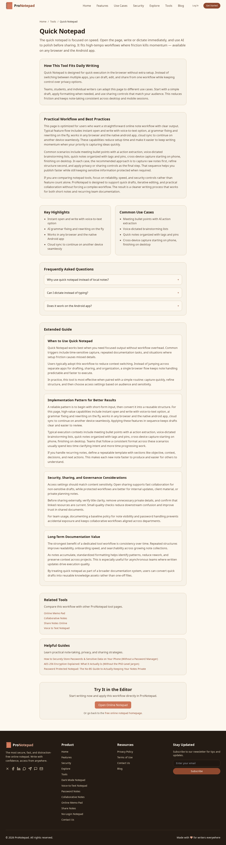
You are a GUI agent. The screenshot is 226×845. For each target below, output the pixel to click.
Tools (168, 6)
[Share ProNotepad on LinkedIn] (18, 768)
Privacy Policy (125, 751)
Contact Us (67, 819)
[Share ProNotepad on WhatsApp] (24, 768)
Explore (155, 6)
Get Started (212, 5)
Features (102, 6)
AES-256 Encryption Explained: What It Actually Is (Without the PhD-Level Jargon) (91, 664)
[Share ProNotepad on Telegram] (30, 768)
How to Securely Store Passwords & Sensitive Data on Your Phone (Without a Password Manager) (101, 659)
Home (87, 6)
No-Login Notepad (72, 814)
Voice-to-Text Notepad (74, 785)
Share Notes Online (55, 623)
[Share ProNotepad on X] (7, 768)
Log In (195, 5)
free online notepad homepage (123, 713)
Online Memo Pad (54, 613)
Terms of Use (125, 757)
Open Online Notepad (113, 705)
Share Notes (68, 808)
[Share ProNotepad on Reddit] (35, 768)
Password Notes (70, 791)
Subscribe (197, 771)
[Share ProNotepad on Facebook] (13, 768)
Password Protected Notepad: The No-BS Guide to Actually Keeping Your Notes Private (95, 668)
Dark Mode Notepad (73, 780)
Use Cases (120, 6)
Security (138, 6)
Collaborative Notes (55, 618)
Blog (181, 6)
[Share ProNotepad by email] (41, 768)
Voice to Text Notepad (57, 628)
